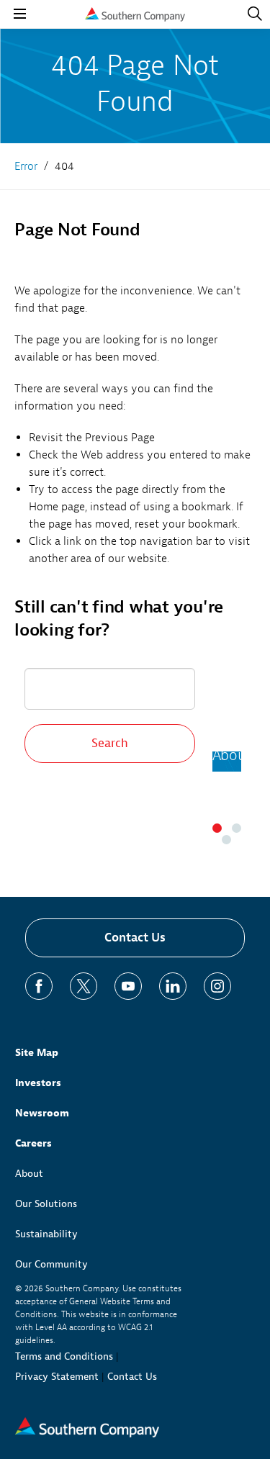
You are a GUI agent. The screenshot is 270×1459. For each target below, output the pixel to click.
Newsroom (42, 1113)
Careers (33, 1143)
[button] (217, 828)
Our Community (51, 1264)
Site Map (36, 1053)
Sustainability (46, 1234)
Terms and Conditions (64, 1356)
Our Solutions (46, 1204)
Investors (38, 1083)
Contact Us (135, 937)
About (29, 1173)
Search (109, 743)
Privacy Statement (57, 1376)
